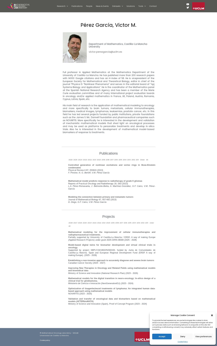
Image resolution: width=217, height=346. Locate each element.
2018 (107, 160)
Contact (153, 6)
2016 (116, 160)
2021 (94, 160)
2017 (112, 160)
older (152, 223)
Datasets (116, 6)
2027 (75, 223)
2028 (71, 223)
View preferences (203, 336)
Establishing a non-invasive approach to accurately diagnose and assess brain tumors (111, 260)
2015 (120, 160)
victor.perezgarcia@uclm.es (105, 52)
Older (142, 160)
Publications (77, 6)
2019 (103, 160)
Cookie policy (45, 340)
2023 (85, 160)
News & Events (102, 6)
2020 (99, 160)
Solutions (131, 6)
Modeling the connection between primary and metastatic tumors (100, 197)
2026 (71, 160)
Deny (182, 336)
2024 (80, 160)
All (147, 160)
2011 (137, 160)
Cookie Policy (183, 342)
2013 (129, 160)
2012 (133, 160)
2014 (124, 160)
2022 (90, 160)
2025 (75, 160)
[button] (212, 315)
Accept (162, 336)
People (89, 6)
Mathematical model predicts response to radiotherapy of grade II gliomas (105, 181)
